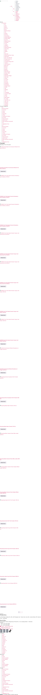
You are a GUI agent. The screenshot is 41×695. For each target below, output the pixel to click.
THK (5, 88)
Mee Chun (6, 65)
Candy (3, 111)
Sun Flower (6, 84)
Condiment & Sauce (6, 116)
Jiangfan (6, 44)
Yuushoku (6, 103)
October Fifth (7, 73)
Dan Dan (6, 34)
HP (4, 52)
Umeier (5, 94)
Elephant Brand (7, 41)
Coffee (3, 114)
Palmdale (6, 74)
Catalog (17, 8)
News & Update (5, 657)
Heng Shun (6, 48)
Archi (5, 25)
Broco (5, 29)
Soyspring (6, 83)
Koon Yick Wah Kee (8, 57)
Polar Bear (6, 76)
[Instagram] (4, 631)
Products (17, 6)
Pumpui (5, 78)
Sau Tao (6, 80)
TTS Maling (6, 92)
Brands (17, 5)
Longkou (6, 62)
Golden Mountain (7, 47)
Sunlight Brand (7, 85)
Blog (17, 2)
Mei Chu (6, 66)
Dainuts (5, 33)
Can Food (4, 109)
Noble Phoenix (7, 71)
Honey (5, 50)
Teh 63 (5, 87)
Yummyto (6, 102)
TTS (5, 91)
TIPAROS (6, 89)
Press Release (5, 659)
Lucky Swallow (7, 64)
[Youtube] (7, 631)
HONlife (5, 51)
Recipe (17, 10)
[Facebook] (1, 631)
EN (11, 6)
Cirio (5, 32)
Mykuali (5, 69)
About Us (17, 3)
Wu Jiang (6, 98)
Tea (3, 122)
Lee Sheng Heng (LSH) (8, 61)
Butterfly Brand (7, 30)
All (2, 107)
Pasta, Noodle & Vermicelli (7, 121)
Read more (3, 171)
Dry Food (4, 117)
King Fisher (6, 56)
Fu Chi (5, 43)
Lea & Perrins (7, 60)
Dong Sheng (6, 35)
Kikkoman (6, 53)
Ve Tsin (5, 96)
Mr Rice (5, 68)
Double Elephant (7, 37)
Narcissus (6, 70)
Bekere (5, 26)
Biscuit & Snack (5, 108)
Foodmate (6, 42)
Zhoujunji (6, 105)
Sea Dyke (6, 82)
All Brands (4, 23)
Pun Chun (6, 79)
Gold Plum (6, 46)
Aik (5, 24)
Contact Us (18, 7)
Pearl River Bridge (7, 75)
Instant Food (4, 120)
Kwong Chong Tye (8, 59)
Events (3, 656)
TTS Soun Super (7, 93)
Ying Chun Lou (7, 100)
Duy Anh (6, 39)
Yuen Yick (6, 101)
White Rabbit (6, 97)
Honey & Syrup (5, 118)
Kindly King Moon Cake (9, 55)
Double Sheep (7, 38)
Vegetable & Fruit (5, 123)
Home (17, 1)
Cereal (3, 112)
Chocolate (4, 113)
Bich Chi (6, 28)
